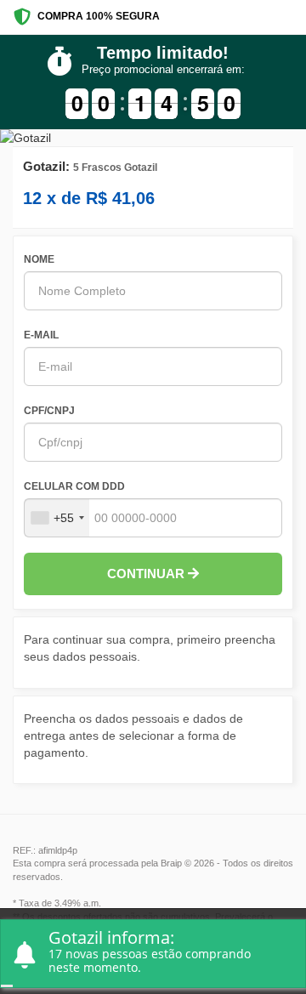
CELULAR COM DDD (74, 486)
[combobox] (57, 518)
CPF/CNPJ (49, 411)
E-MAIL (41, 335)
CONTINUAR (147, 573)
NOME (39, 259)
